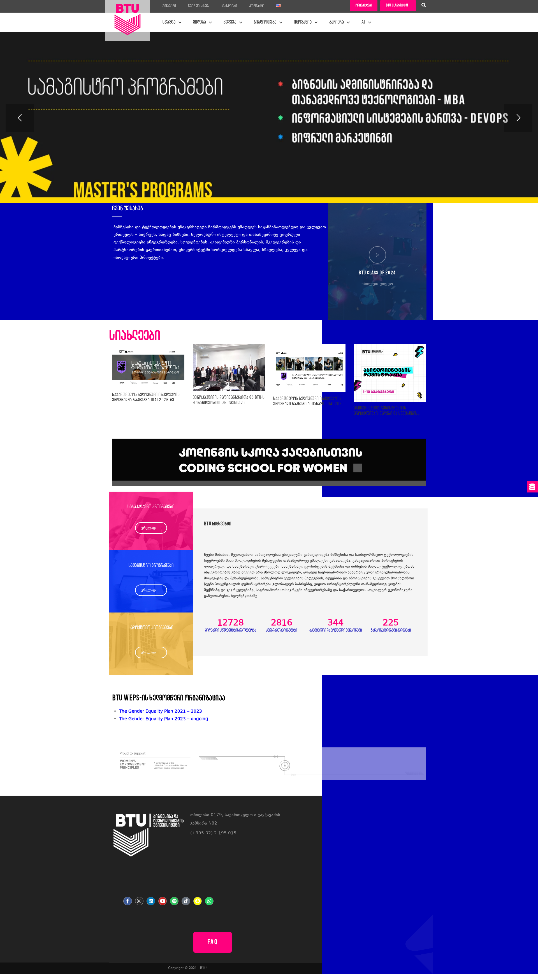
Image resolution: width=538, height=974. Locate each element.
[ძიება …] (423, 6)
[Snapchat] (197, 901)
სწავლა (169, 22)
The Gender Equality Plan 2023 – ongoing (163, 719)
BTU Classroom (397, 5)
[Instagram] (139, 901)
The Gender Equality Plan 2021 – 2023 (160, 711)
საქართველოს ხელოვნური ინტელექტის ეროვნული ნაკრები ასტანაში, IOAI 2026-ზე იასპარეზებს (309, 401)
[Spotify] (174, 901)
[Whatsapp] (209, 901)
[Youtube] (162, 901)
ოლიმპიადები (364, 5)
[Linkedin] (151, 901)
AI (363, 22)
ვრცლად (148, 528)
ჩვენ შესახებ (198, 6)
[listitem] (272, 719)
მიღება (199, 22)
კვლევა (230, 22)
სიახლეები (229, 6)
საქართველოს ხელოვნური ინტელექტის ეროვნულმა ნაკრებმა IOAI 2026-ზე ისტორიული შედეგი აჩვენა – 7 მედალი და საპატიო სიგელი (146, 397)
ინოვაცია (303, 22)
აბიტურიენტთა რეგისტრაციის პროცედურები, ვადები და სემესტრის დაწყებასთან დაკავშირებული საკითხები (386, 411)
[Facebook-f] (127, 901)
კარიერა (336, 22)
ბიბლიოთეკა (265, 22)
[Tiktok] (186, 901)
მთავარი (169, 6)
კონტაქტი (257, 6)
